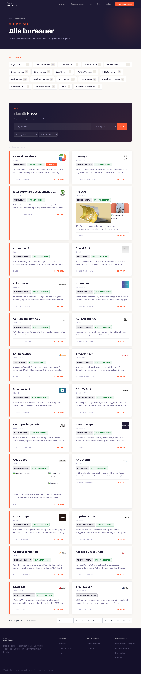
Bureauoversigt (77, 4)
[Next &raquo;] (129, 620)
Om (98, 4)
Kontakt (119, 657)
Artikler (62, 4)
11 (124, 620)
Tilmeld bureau (125, 4)
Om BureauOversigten (125, 643)
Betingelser (120, 653)
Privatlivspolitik (122, 648)
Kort (91, 4)
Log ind (108, 4)
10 (117, 620)
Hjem (11, 18)
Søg (122, 126)
